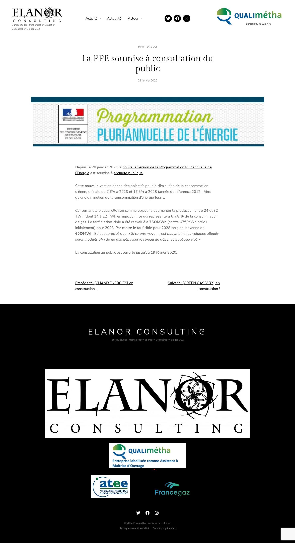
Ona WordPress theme (158, 523)
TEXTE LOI (151, 46)
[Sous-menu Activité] (100, 18)
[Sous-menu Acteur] (140, 18)
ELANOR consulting (147, 331)
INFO (141, 46)
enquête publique (128, 173)
